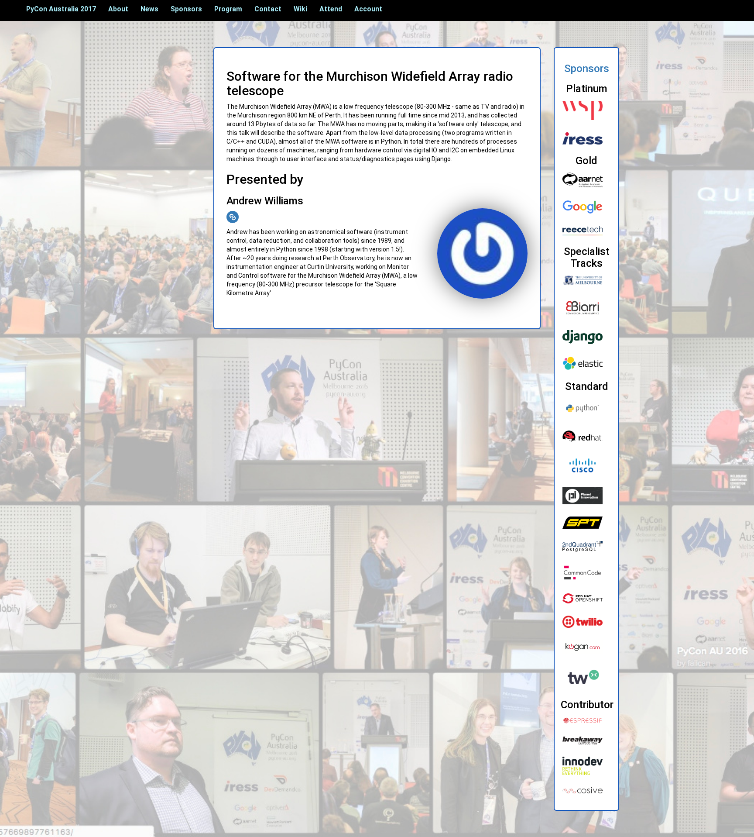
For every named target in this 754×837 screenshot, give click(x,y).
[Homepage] (232, 217)
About (118, 9)
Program (228, 9)
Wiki (300, 9)
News (149, 9)
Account (368, 9)
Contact (267, 9)
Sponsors (186, 9)
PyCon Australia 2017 (61, 9)
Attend (330, 9)
